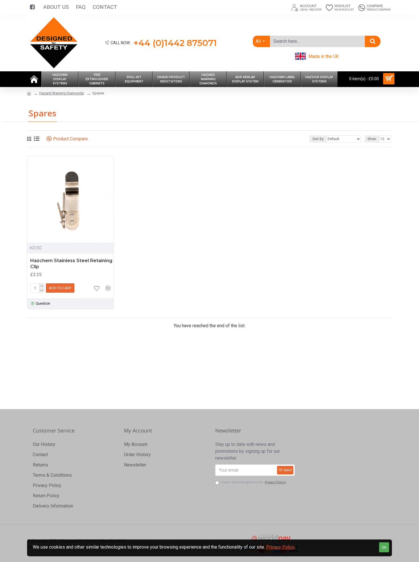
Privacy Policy (280, 547)
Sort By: (318, 139)
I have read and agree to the (253, 482)
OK (384, 547)
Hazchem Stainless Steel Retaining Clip (71, 263)
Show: (372, 139)
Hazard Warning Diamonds (61, 93)
